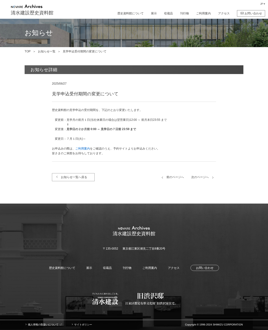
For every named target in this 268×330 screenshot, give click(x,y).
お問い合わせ (253, 13)
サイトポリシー (83, 324)
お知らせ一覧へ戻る (74, 177)
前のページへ (175, 177)
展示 (154, 13)
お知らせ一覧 (46, 51)
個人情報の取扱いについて (43, 324)
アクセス (224, 13)
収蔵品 (168, 13)
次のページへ (200, 177)
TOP (28, 51)
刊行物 (184, 13)
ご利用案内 (203, 13)
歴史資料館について (130, 13)
